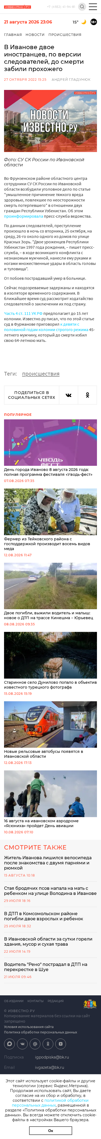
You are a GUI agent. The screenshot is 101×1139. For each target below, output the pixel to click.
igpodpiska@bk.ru (52, 1057)
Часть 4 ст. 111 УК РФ (23, 313)
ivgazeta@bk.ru (49, 1067)
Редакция (56, 1001)
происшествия (41, 373)
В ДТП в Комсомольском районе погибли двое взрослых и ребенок (43, 916)
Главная (13, 35)
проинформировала (23, 216)
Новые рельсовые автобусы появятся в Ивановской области (43, 754)
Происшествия (65, 35)
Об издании (13, 1001)
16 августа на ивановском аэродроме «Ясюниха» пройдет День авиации (41, 823)
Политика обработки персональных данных (40, 1032)
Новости (35, 35)
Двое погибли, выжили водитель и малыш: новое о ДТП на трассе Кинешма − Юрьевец (48, 615)
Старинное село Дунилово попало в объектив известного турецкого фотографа (50, 685)
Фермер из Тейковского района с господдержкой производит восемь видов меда (47, 544)
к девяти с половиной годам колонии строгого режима (46, 326)
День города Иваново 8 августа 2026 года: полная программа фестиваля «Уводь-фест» (48, 472)
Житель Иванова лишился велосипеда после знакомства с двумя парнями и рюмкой (48, 863)
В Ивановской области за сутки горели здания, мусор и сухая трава (48, 941)
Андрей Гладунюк (71, 79)
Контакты (35, 1001)
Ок (50, 1130)
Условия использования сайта (29, 1026)
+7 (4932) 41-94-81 (61, 7)
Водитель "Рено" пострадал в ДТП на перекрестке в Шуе (45, 967)
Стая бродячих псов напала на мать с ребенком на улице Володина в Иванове (50, 891)
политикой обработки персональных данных (50, 1103)
